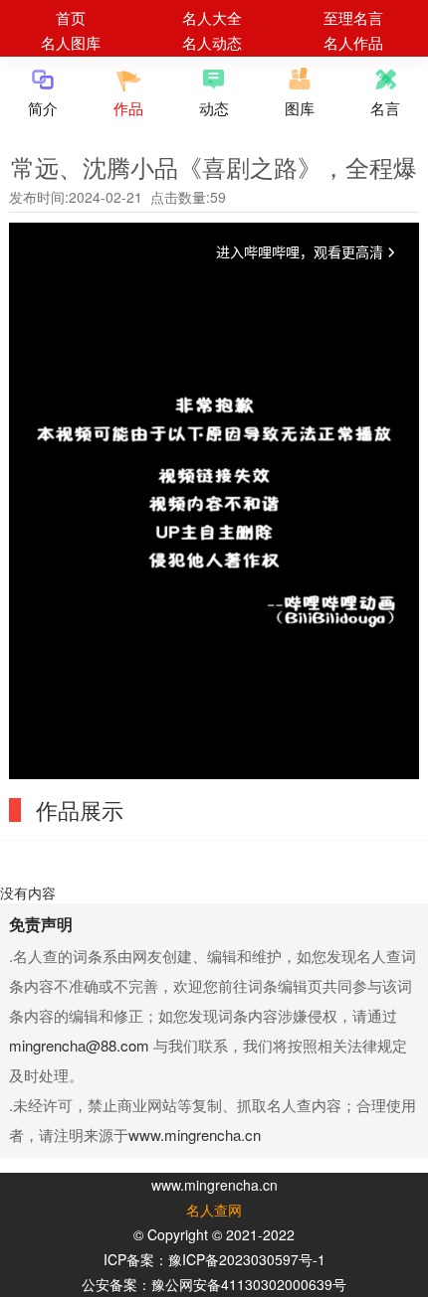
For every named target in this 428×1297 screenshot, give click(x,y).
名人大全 (212, 17)
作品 (128, 107)
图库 (300, 107)
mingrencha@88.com (79, 1045)
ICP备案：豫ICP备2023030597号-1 (214, 1259)
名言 (385, 107)
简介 (43, 107)
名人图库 (71, 42)
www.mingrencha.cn (194, 1134)
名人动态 (212, 42)
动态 (214, 107)
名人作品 (353, 42)
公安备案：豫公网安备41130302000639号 (214, 1284)
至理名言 (353, 17)
